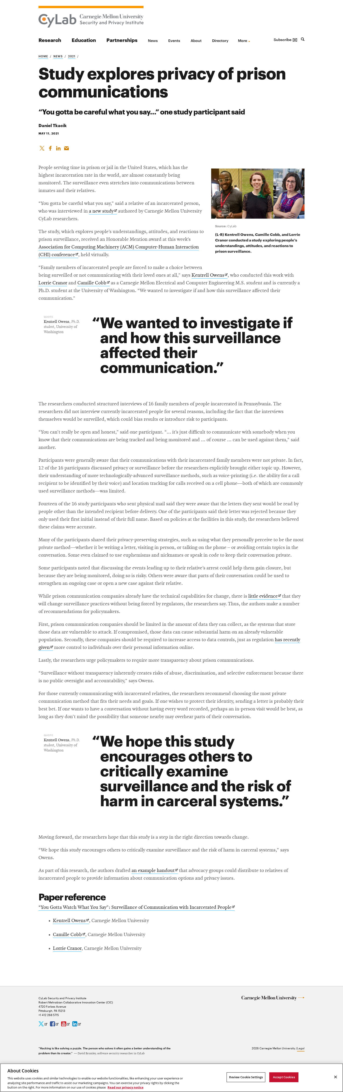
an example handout (155, 871)
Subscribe (286, 39)
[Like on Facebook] (50, 147)
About (196, 40)
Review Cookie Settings (246, 1077)
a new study (103, 211)
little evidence (264, 596)
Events (174, 40)
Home (43, 56)
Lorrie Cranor (52, 283)
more (242, 40)
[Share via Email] (66, 147)
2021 (71, 56)
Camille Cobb (93, 283)
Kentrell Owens (210, 276)
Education (84, 39)
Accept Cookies (284, 1077)
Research (49, 39)
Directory (220, 40)
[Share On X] (42, 147)
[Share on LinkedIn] (58, 147)
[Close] (335, 1077)
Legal (300, 1048)
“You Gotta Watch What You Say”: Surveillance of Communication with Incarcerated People (136, 908)
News (153, 40)
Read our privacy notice (126, 1087)
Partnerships (121, 39)
